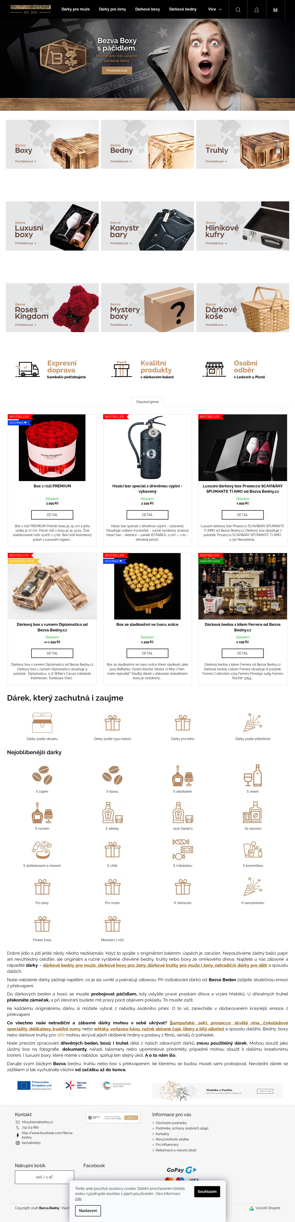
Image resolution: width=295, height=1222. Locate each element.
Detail (52, 515)
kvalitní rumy (66, 1028)
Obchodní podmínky (171, 1123)
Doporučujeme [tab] (147, 402)
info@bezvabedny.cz (37, 1122)
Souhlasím (207, 1191)
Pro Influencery (167, 1144)
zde (78, 1199)
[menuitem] (75, 9)
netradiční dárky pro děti (241, 965)
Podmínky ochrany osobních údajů (182, 1128)
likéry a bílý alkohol (203, 1028)
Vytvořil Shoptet (268, 1208)
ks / (44, 1177)
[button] (22, 65)
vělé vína (246, 1022)
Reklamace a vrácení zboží (176, 1150)
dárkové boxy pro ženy (122, 965)
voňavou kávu (125, 1028)
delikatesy (40, 1028)
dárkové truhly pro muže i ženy (180, 965)
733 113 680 (30, 1127)
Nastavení (88, 1210)
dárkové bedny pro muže (69, 965)
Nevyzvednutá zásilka (172, 1139)
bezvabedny (31, 1143)
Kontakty (162, 1134)
